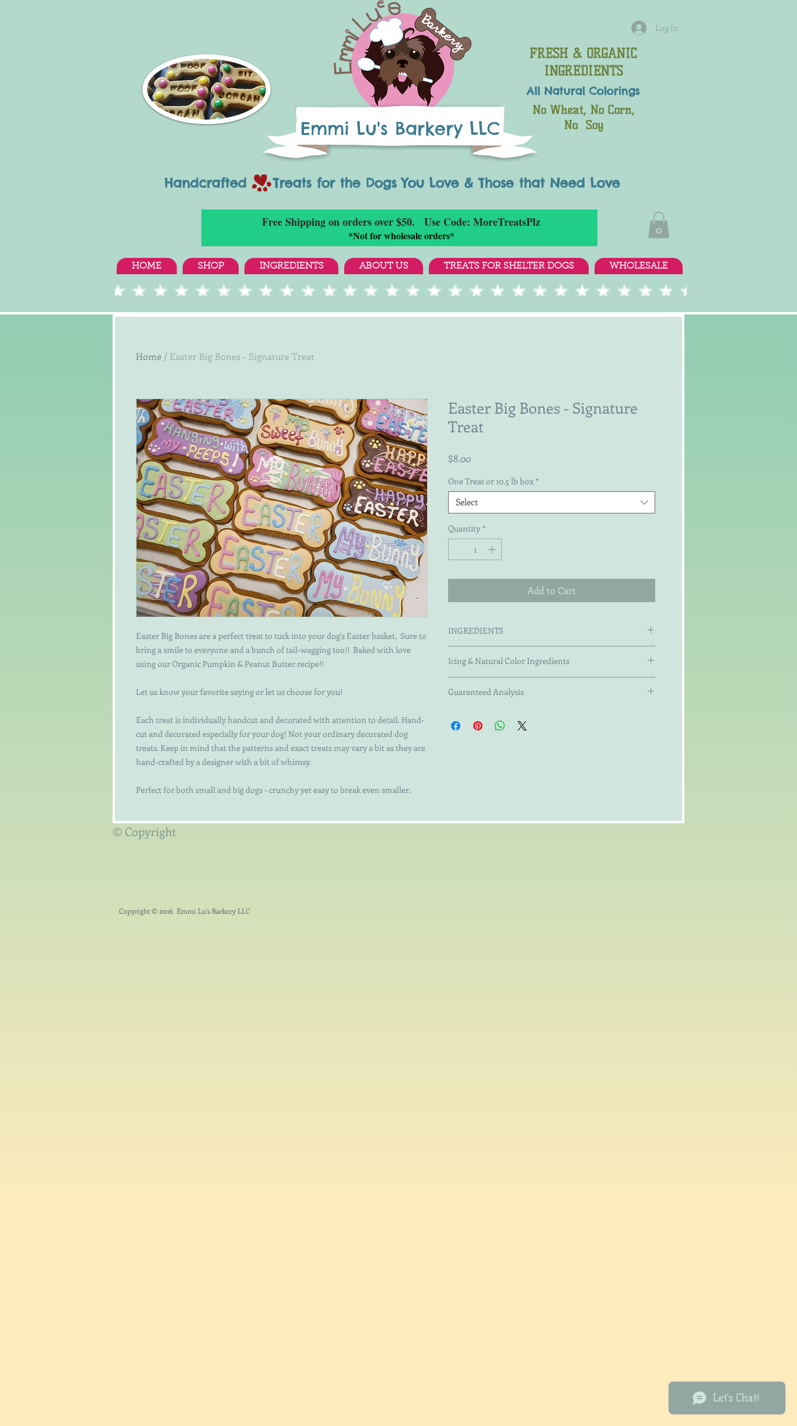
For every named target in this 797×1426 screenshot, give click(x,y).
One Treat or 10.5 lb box (493, 481)
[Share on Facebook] (456, 726)
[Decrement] (457, 549)
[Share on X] (522, 726)
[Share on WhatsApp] (500, 726)
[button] (659, 225)
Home (149, 356)
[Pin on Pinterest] (478, 726)
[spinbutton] (474, 549)
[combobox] (551, 502)
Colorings (614, 90)
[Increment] (492, 549)
